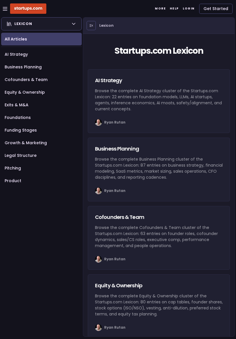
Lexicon (106, 25)
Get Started (215, 8)
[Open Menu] (91, 25)
